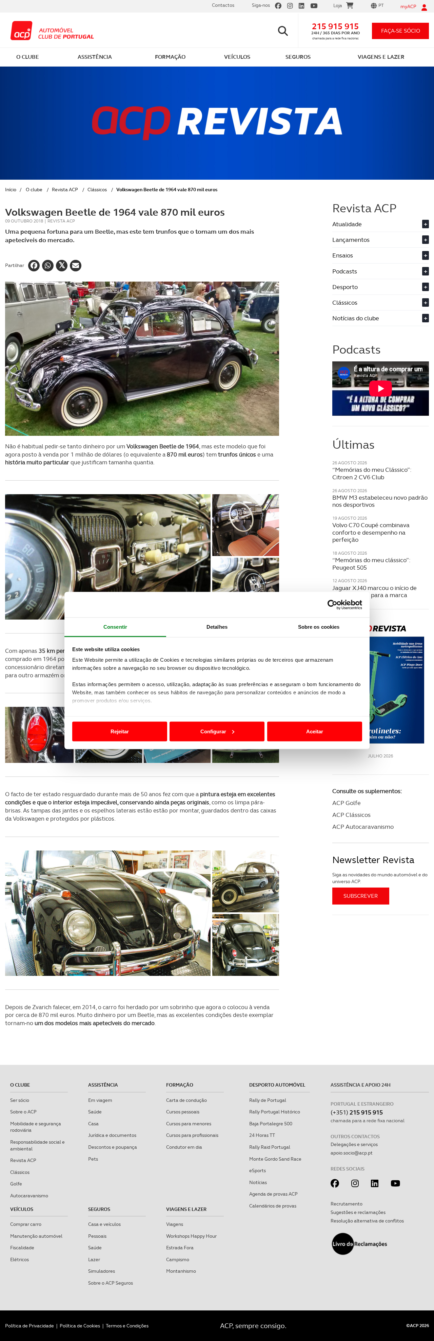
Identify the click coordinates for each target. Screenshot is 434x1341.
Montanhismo (181, 1271)
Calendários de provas (272, 1206)
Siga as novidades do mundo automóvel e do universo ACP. (380, 878)
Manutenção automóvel (36, 1236)
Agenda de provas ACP (273, 1194)
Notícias (258, 1182)
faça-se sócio (400, 30)
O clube (34, 189)
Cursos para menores (188, 1124)
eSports (257, 1170)
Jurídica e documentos (112, 1135)
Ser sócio (19, 1100)
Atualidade (379, 224)
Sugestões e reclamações (358, 1212)
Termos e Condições (127, 1326)
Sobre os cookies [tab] (319, 627)
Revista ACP (65, 189)
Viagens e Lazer (186, 1209)
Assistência (103, 1085)
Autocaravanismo (29, 1196)
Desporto (379, 287)
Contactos (223, 5)
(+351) (357, 1112)
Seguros (99, 1209)
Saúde (95, 1112)
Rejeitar (120, 731)
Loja (337, 5)
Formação (179, 1085)
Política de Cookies (80, 1326)
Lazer (94, 1259)
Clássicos (97, 189)
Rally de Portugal (267, 1100)
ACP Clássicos (351, 815)
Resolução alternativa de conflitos (367, 1221)
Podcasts (379, 271)
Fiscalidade (22, 1248)
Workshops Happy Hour (191, 1236)
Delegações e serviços (354, 1144)
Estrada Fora (180, 1248)
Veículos (21, 1209)
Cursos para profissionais (192, 1135)
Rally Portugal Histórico (274, 1112)
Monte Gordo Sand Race (275, 1159)
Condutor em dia (184, 1147)
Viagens (174, 1224)
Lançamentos (379, 240)
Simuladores (101, 1271)
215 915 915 (335, 26)
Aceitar (314, 731)
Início (10, 189)
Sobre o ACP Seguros (110, 1283)
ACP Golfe (346, 803)
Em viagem (100, 1100)
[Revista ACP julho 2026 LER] (380, 684)
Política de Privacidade (29, 1326)
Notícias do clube (379, 318)
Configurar (213, 731)
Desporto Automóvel (277, 1085)
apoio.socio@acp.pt (352, 1153)
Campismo (177, 1259)
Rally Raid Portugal (269, 1147)
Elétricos (19, 1259)
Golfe (16, 1184)
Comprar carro (25, 1224)
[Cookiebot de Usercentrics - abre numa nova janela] (332, 605)
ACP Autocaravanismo (363, 826)
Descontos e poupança (112, 1147)
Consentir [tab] (115, 627)
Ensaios (379, 255)
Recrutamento (346, 1204)
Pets (93, 1159)
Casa (93, 1124)
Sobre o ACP (23, 1112)
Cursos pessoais (182, 1112)
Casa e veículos (104, 1224)
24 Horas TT (262, 1135)
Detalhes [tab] (217, 627)
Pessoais (97, 1236)
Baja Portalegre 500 (270, 1124)
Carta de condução (186, 1100)
